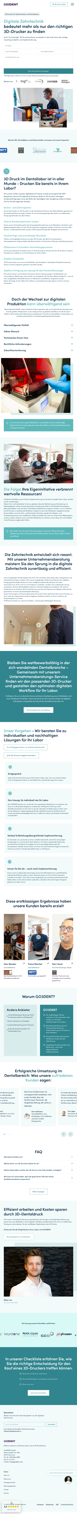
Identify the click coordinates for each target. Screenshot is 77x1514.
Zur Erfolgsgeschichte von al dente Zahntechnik (25, 747)
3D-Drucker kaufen (59, 4)
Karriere (6, 1493)
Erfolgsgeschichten (9, 1482)
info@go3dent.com (16, 1462)
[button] (61, 4)
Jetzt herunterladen (38, 1393)
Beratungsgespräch (10, 1486)
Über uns (6, 1475)
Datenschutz (50, 1504)
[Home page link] (11, 4)
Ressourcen (7, 1479)
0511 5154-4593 (15, 1457)
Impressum (40, 1504)
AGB (57, 1504)
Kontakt (6, 1489)
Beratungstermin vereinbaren (38, 710)
